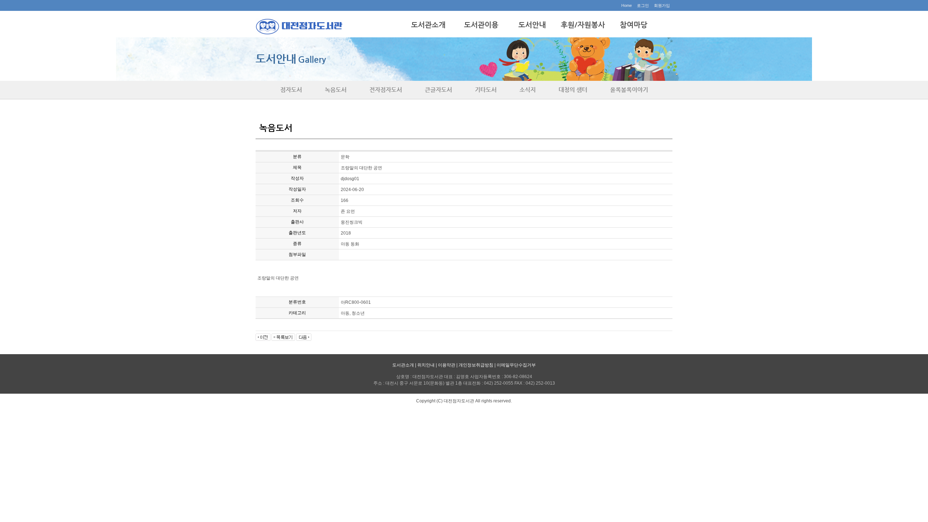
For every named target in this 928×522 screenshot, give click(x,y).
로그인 (643, 5)
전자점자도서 (385, 89)
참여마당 (633, 25)
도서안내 (532, 25)
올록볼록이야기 (629, 89)
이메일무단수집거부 (516, 365)
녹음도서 (336, 89)
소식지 (527, 89)
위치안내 (426, 365)
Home (626, 5)
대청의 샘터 (573, 89)
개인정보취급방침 (476, 365)
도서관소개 (428, 25)
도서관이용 (481, 25)
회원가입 (662, 5)
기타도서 (486, 89)
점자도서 (291, 89)
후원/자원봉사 (583, 25)
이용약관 (446, 365)
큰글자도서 (438, 89)
